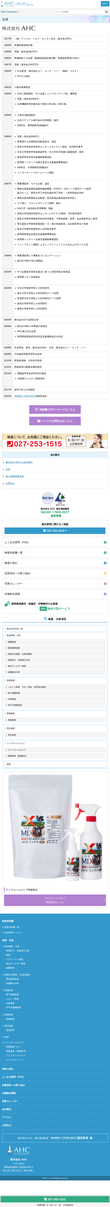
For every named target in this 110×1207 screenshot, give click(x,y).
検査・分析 (8, 940)
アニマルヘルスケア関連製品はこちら (55, 900)
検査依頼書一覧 (14, 552)
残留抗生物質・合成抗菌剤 (20, 654)
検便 (9, 764)
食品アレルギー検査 (17, 666)
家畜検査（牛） (13, 1047)
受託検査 (12, 735)
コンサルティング (14, 1059)
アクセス (6, 1117)
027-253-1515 (57, 1199)
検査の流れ (11, 563)
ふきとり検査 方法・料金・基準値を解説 (27, 687)
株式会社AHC (17, 4)
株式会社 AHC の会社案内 (19, 462)
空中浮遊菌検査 (15, 705)
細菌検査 (12, 642)
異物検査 (12, 720)
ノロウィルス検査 (14, 959)
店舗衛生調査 (12, 594)
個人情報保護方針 (15, 476)
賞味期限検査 (14, 648)
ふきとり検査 (12, 999)
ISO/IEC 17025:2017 (24, 396)
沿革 (8, 469)
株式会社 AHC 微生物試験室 (53, 1137)
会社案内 (6, 1109)
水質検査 (12, 699)
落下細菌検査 (14, 693)
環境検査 (8, 990)
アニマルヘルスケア (17, 750)
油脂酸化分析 (14, 672)
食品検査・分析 (11, 946)
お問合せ (10, 483)
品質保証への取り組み (17, 573)
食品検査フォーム (13, 932)
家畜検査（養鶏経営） (18, 756)
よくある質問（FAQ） (17, 542)
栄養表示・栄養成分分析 (19, 660)
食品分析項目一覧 (15, 629)
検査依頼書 (8, 921)
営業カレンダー (14, 583)
